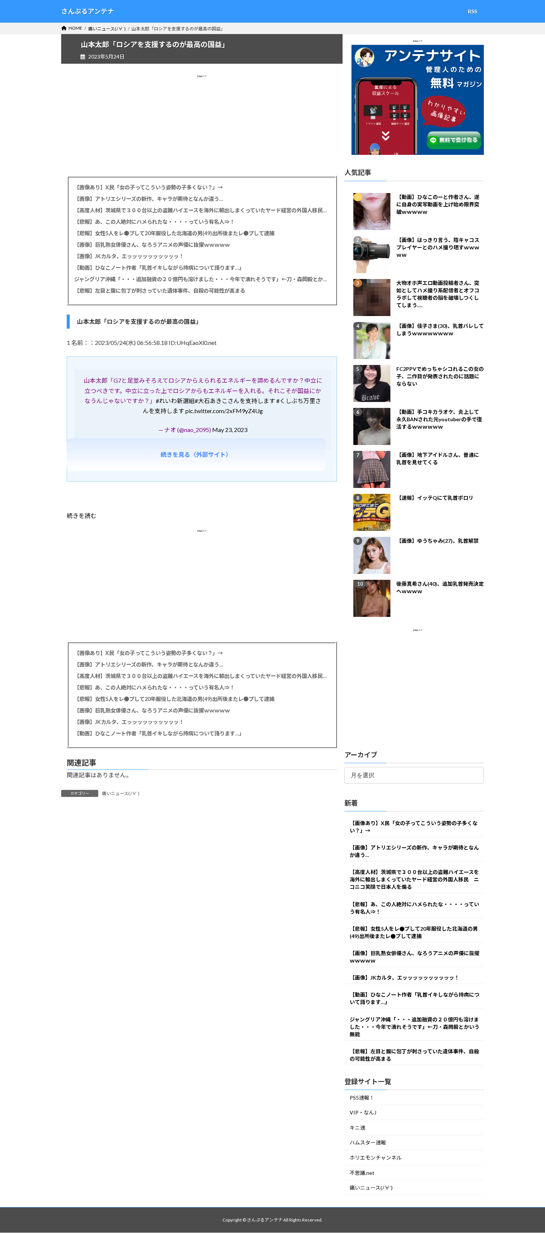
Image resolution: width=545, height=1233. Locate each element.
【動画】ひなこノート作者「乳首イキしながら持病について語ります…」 (159, 268)
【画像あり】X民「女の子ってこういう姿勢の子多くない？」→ (148, 187)
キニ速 (357, 1127)
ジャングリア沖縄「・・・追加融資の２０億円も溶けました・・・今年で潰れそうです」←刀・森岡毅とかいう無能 (202, 279)
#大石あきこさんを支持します (235, 400)
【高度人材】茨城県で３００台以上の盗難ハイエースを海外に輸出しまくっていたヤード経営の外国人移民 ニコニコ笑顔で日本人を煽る (202, 210)
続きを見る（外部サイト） (196, 454)
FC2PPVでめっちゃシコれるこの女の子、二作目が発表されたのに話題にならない (440, 376)
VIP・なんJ (363, 1113)
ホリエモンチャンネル (376, 1158)
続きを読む (81, 515)
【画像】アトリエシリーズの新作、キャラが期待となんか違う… (148, 199)
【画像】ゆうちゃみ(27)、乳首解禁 (437, 541)
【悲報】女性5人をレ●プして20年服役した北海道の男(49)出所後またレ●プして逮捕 (174, 233)
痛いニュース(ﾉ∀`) (120, 793)
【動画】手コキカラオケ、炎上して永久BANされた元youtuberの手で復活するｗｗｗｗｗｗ (439, 419)
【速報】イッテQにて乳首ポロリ (434, 498)
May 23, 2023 (229, 429)
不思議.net (362, 1173)
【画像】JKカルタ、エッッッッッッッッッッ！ (129, 256)
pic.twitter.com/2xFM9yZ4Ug (224, 410)
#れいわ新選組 (175, 400)
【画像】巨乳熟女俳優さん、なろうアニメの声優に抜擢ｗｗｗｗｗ (152, 245)
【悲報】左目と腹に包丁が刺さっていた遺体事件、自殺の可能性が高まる (159, 291)
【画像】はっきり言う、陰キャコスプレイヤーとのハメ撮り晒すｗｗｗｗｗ (437, 247)
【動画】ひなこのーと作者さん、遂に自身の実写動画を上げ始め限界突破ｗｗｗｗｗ (437, 204)
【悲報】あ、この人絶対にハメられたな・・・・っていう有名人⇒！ (154, 222)
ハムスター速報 (368, 1143)
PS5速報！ (362, 1097)
